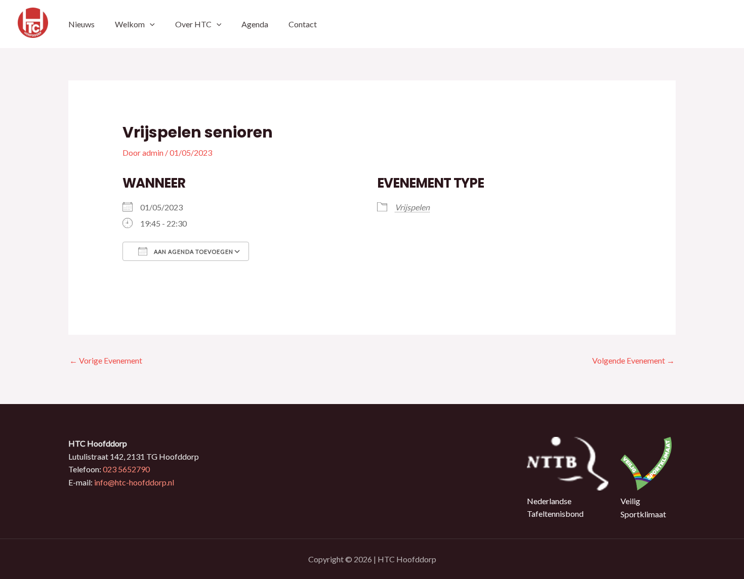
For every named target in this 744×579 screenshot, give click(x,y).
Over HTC (193, 24)
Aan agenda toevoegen (192, 251)
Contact (302, 24)
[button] (150, 24)
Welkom (130, 24)
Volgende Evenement (633, 360)
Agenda (254, 24)
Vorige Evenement (105, 360)
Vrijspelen (412, 207)
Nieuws (81, 24)
